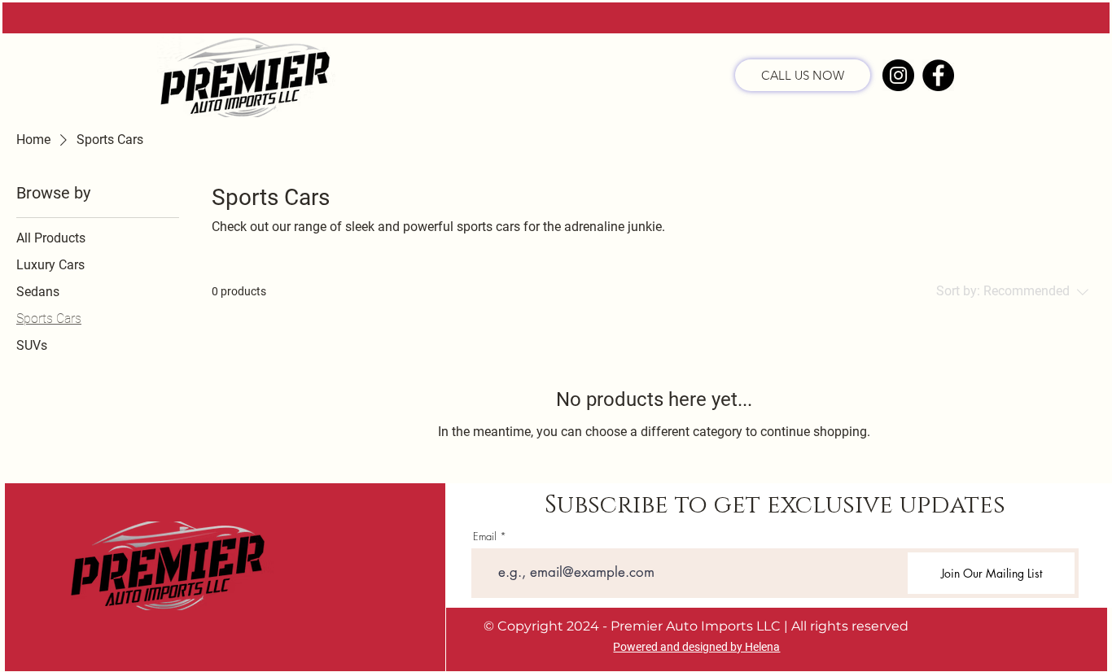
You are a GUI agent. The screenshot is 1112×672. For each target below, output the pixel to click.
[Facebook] (938, 75)
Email (485, 536)
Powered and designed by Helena (696, 646)
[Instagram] (898, 75)
